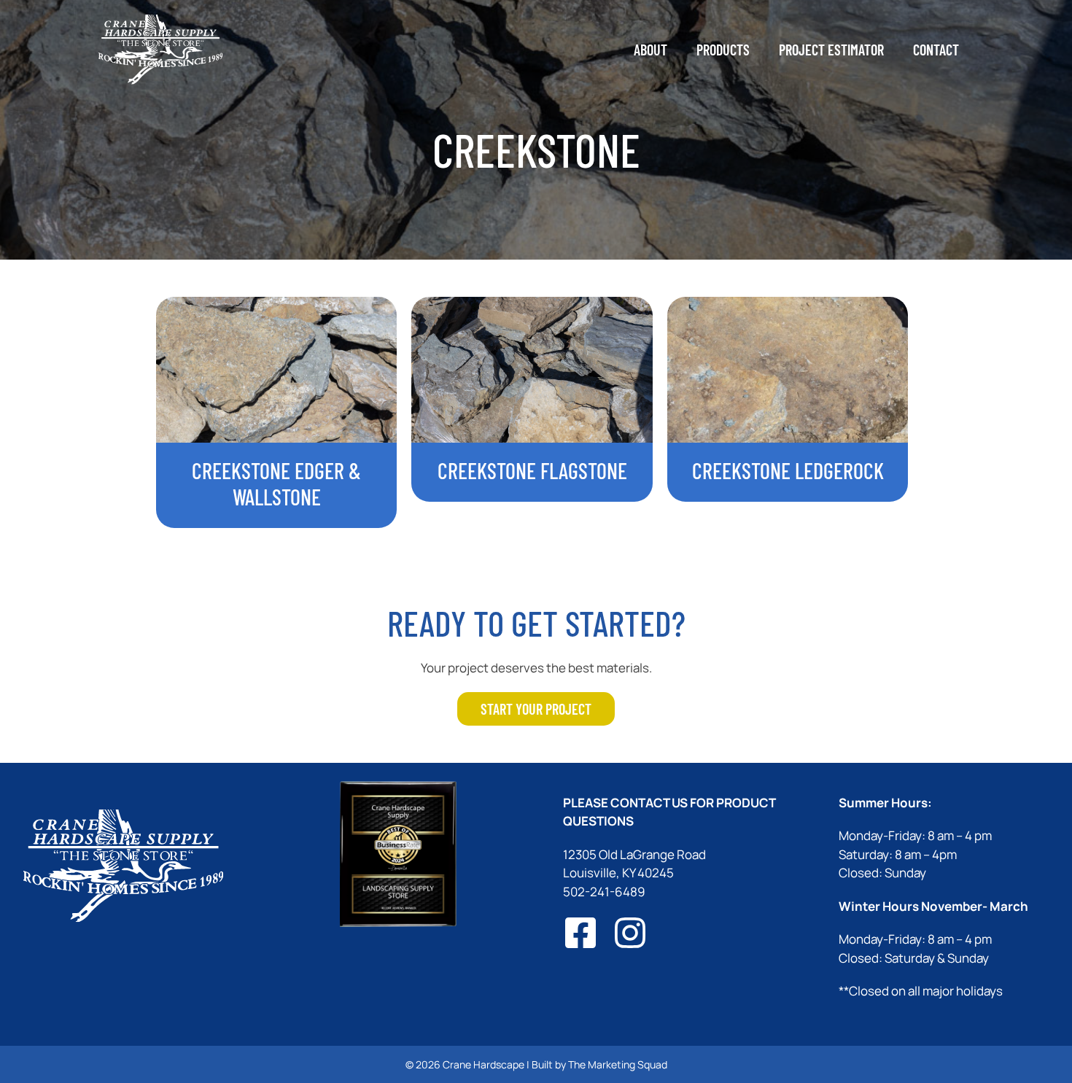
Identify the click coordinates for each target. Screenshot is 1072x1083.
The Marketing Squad (617, 1064)
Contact (936, 49)
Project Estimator (831, 49)
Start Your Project (536, 709)
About (650, 49)
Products (723, 49)
